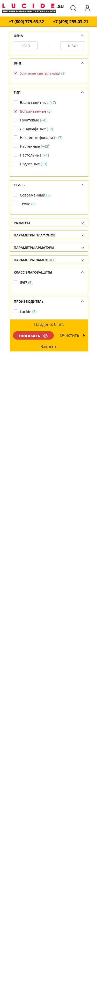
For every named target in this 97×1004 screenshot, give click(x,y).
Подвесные (33, 163)
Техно (27, 203)
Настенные (34, 146)
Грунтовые (33, 120)
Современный (35, 195)
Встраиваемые (35, 111)
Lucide (28, 311)
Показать (29, 335)
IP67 (26, 282)
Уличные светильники (42, 73)
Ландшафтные (36, 128)
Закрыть (49, 346)
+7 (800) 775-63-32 (26, 21)
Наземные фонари (41, 137)
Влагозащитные (38, 102)
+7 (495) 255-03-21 (70, 21)
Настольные (34, 155)
